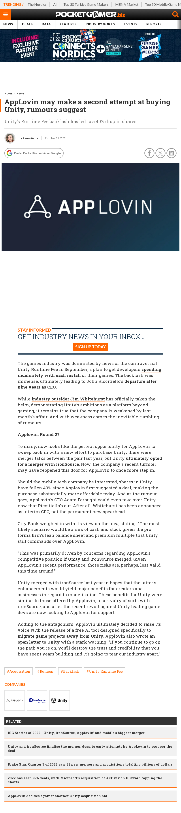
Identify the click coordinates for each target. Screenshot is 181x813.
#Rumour (45, 671)
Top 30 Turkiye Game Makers (86, 4)
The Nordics (37, 4)
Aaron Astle (30, 138)
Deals (27, 24)
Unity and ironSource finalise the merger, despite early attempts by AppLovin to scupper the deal (90, 748)
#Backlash (70, 671)
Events (130, 24)
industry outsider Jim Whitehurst (68, 399)
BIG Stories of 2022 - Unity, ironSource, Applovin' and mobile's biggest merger (76, 732)
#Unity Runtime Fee (105, 671)
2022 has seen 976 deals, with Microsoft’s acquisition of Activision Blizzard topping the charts (85, 780)
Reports (154, 24)
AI (55, 4)
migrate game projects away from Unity (60, 636)
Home (8, 93)
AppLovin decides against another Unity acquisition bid (57, 796)
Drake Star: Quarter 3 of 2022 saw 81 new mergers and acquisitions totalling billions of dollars (90, 764)
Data (46, 24)
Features (68, 24)
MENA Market (126, 4)
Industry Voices (100, 24)
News (8, 24)
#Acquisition (18, 671)
